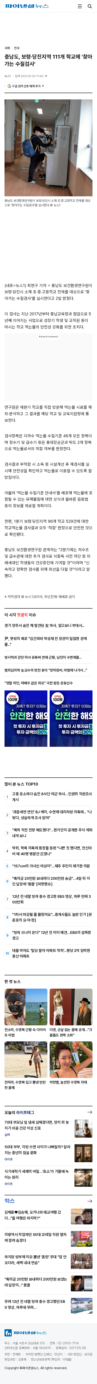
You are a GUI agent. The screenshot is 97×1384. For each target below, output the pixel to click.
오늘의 (19, 1112)
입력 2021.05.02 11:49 (29, 76)
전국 (16, 48)
